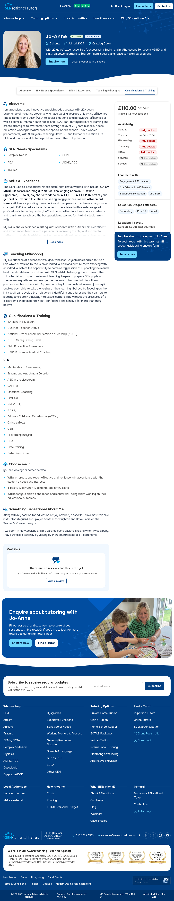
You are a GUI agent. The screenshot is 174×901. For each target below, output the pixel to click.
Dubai (24, 877)
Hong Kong (37, 877)
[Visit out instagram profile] (160, 835)
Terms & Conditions (14, 883)
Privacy (138, 882)
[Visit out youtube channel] (167, 835)
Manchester (10, 877)
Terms (145, 882)
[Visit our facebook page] (153, 835)
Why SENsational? (133, 18)
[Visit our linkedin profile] (146, 835)
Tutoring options (42, 18)
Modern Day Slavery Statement (73, 883)
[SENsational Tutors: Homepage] (21, 6)
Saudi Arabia (55, 877)
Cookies (47, 883)
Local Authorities (75, 18)
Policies (34, 883)
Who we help (12, 18)
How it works (102, 18)
